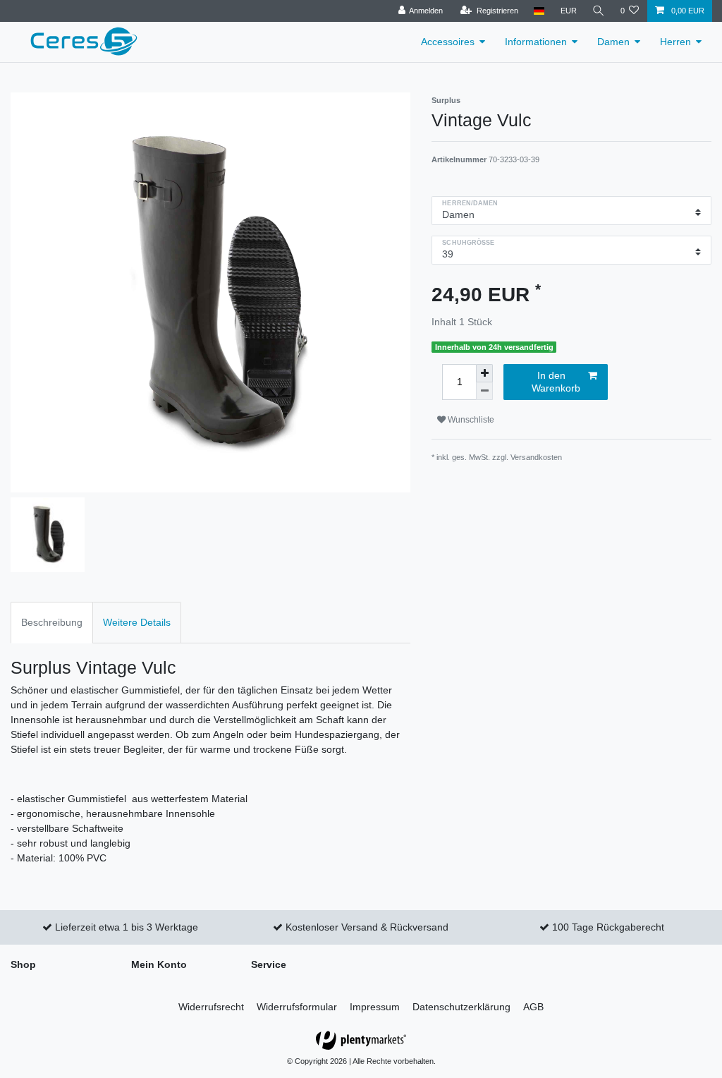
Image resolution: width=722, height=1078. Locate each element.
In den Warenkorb (556, 382)
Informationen (536, 41)
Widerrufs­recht (211, 1006)
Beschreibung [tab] (51, 622)
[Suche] (599, 11)
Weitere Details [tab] (137, 622)
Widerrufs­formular (297, 1006)
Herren (675, 41)
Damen (613, 41)
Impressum (375, 1006)
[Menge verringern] (484, 391)
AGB (533, 1006)
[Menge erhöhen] (484, 373)
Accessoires (448, 41)
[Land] (539, 11)
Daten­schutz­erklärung (461, 1006)
